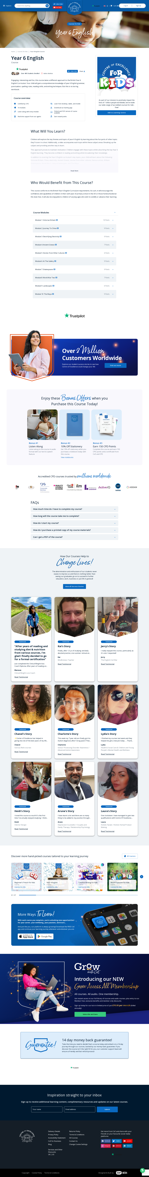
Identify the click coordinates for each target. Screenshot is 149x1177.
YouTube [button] (58, 7)
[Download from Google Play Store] (44, 936)
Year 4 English (52, 882)
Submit (107, 1109)
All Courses (131, 856)
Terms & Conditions (76, 1134)
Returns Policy (74, 1131)
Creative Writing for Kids (88, 882)
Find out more (115, 365)
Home (13, 51)
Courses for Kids (22, 51)
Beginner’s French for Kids (24, 882)
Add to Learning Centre (117, 113)
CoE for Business (54, 1141)
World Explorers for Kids (120, 882)
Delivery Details (54, 1131)
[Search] (47, 5)
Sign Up (138, 6)
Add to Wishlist (48, 73)
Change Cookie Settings (78, 1144)
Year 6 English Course (37, 51)
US (53, 1154)
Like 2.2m (59, 4)
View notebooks (67, 457)
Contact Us (73, 1141)
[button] (74, 24)
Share (81, 71)
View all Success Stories (74, 586)
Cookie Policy (37, 1173)
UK (49, 1154)
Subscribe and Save (90, 1014)
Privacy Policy (53, 1134)
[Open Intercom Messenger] (142, 1170)
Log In (126, 6)
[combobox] (107, 6)
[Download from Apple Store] (26, 936)
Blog (50, 1144)
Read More (74, 171)
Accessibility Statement (56, 1138)
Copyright (25, 1173)
